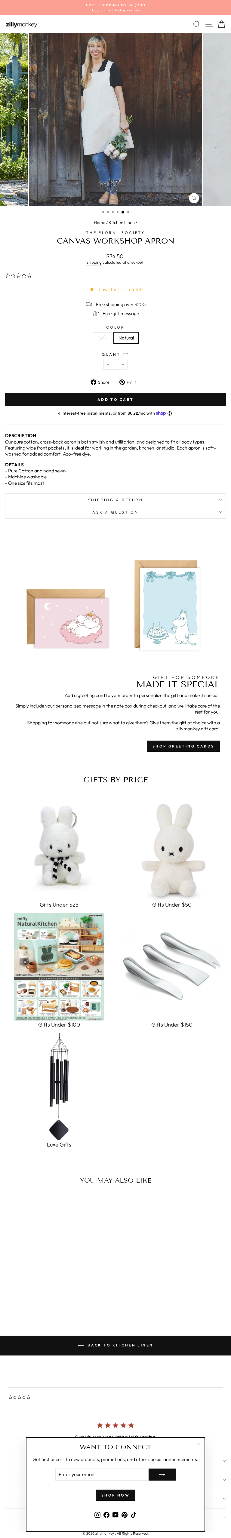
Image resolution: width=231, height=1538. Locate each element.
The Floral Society (115, 232)
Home (99, 222)
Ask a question (115, 512)
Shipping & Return (115, 499)
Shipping (94, 262)
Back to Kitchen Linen (119, 1345)
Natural (126, 338)
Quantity (115, 354)
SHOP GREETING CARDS (183, 746)
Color (115, 327)
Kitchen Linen (122, 222)
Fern (102, 338)
